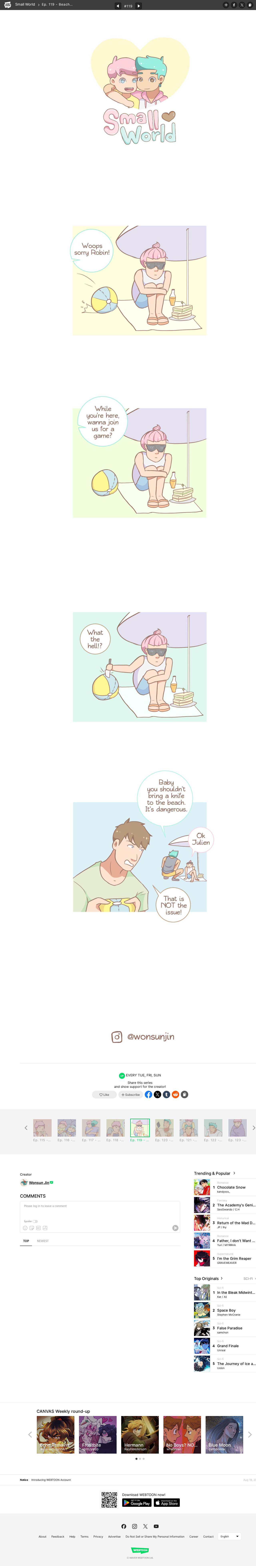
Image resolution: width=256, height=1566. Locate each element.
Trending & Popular (213, 1173)
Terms (84, 1536)
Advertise (114, 1536)
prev (30, 1435)
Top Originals (207, 1278)
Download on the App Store (167, 1502)
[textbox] (99, 1209)
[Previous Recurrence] (26, 1128)
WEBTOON (7, 5)
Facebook (234, 5)
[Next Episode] (138, 6)
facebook (124, 1526)
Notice (24, 1479)
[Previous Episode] (118, 6)
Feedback (57, 1536)
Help (72, 1536)
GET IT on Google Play (137, 1502)
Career (193, 1536)
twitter (145, 1526)
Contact (208, 1536)
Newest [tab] (43, 1241)
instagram (134, 1526)
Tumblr (166, 1094)
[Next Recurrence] (254, 1128)
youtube (156, 1526)
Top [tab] (26, 1241)
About (42, 1536)
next (250, 1435)
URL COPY (250, 5)
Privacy (98, 1536)
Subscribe (226, 5)
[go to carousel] (136, 1459)
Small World (25, 4)
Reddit (175, 1094)
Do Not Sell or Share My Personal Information (155, 1536)
